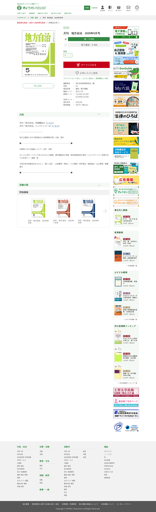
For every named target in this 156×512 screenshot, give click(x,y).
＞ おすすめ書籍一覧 (130, 319)
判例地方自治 (108, 466)
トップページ (21, 18)
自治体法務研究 (109, 463)
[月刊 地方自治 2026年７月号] (63, 207)
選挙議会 (20, 466)
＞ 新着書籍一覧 (132, 266)
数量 (65, 51)
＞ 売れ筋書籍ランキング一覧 (127, 383)
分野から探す (21, 13)
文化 (41, 468)
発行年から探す (56, 13)
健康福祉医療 (22, 475)
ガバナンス (108, 451)
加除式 (67, 447)
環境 (18, 478)
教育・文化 (44, 461)
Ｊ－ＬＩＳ (108, 454)
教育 (41, 466)
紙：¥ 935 (89, 39)
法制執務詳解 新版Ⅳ (130, 282)
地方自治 (20, 454)
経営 (41, 483)
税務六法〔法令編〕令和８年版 (130, 374)
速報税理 (107, 478)
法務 (41, 454)
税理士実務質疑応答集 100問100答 (130, 311)
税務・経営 (44, 475)
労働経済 (20, 486)
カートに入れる (88, 65)
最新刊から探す (43, 13)
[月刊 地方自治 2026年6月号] (88, 207)
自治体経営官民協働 (24, 457)
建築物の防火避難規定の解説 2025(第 (130, 357)
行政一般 (20, 451)
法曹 (41, 451)
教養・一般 (44, 490)
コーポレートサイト (124, 504)
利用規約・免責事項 (69, 504)
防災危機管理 (22, 472)
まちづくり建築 (22, 481)
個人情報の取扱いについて (88, 504)
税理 (105, 475)
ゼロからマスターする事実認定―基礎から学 (130, 297)
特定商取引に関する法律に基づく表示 (45, 504)
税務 (41, 480)
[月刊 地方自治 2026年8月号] (38, 208)
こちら (50, 122)
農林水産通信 (22, 483)
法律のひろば (108, 472)
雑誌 (106, 447)
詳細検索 (94, 8)
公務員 (19, 463)
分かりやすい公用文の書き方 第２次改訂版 (130, 339)
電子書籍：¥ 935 (88, 45)
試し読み (38, 86)
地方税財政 (20, 469)
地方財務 (107, 460)
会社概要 (26, 504)
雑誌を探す (68, 13)
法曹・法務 (44, 447)
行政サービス (21, 460)
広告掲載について (107, 504)
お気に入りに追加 (89, 73)
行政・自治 (34, 18)
